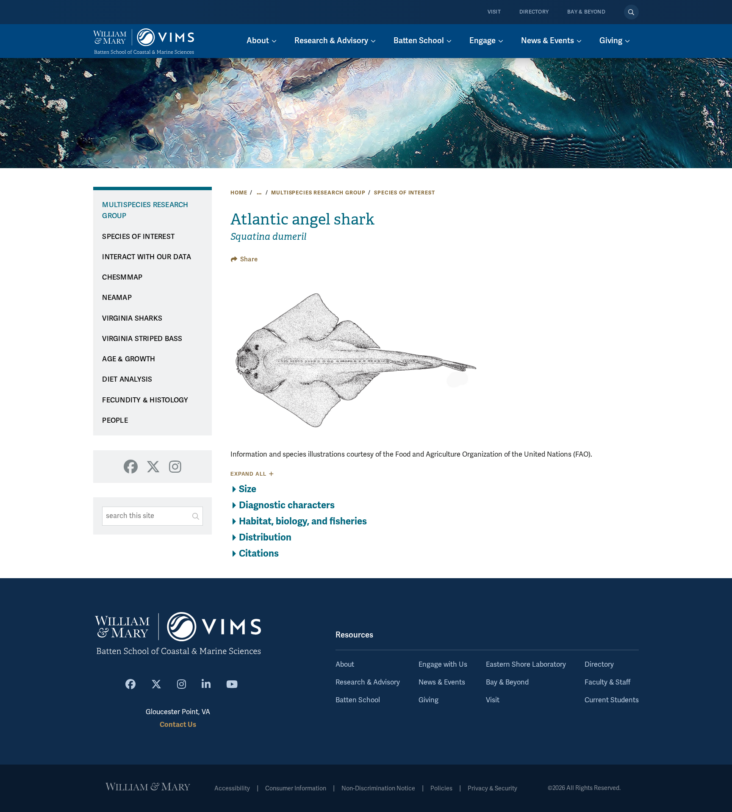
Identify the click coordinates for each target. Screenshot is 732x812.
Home (238, 192)
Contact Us (178, 724)
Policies (441, 788)
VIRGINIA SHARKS (132, 318)
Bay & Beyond (586, 12)
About (345, 664)
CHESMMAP (122, 277)
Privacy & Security (492, 788)
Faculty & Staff (607, 682)
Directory (534, 12)
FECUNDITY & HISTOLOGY (145, 400)
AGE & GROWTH (128, 359)
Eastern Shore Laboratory (526, 664)
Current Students (612, 700)
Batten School (358, 700)
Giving (428, 700)
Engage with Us (443, 664)
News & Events (442, 682)
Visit (494, 12)
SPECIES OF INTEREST (404, 192)
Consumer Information (295, 788)
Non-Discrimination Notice (378, 788)
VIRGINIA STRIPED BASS (142, 339)
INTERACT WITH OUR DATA (146, 257)
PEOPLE (115, 420)
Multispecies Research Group (318, 192)
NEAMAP (117, 298)
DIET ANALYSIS (127, 379)
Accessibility (232, 788)
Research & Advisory (368, 682)
